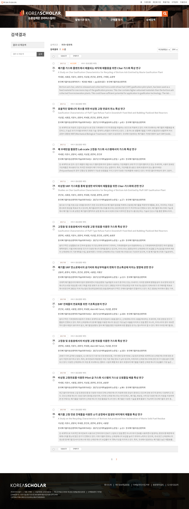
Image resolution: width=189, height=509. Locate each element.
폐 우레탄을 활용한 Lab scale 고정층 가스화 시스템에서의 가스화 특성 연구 (97, 149)
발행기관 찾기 (82, 19)
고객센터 (175, 2)
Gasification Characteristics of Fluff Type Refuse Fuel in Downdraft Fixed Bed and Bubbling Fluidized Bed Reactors (113, 113)
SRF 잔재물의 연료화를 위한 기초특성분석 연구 (82, 304)
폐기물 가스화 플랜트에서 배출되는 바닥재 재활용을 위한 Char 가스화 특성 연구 (99, 68)
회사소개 (107, 485)
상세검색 (150, 19)
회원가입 (166, 2)
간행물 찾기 (117, 19)
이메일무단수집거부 (141, 485)
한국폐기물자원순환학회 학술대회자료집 (74, 122)
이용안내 (183, 2)
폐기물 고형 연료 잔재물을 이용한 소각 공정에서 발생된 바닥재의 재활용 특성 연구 (100, 414)
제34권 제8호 (87, 82)
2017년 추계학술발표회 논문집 (105, 122)
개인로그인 (157, 2)
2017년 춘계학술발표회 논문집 (105, 277)
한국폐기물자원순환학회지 (69, 82)
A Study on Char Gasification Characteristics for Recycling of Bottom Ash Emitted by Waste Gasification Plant (110, 72)
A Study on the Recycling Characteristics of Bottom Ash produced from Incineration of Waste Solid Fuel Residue (111, 419)
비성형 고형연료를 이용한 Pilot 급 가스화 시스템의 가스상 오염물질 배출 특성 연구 (101, 377)
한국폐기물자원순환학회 (117, 82)
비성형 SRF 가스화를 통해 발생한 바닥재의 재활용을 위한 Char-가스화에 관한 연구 (101, 186)
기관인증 (147, 2)
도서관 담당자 (172, 485)
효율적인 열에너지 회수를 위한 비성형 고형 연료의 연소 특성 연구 (91, 108)
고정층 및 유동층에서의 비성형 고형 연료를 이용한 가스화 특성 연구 (92, 226)
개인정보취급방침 (122, 485)
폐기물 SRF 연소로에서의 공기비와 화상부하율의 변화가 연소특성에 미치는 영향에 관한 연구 (106, 267)
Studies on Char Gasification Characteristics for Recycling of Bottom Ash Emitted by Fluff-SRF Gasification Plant (112, 190)
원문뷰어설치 (158, 485)
